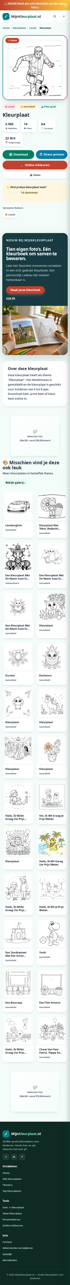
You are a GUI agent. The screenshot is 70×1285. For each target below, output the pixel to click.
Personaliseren (12, 1219)
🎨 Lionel (10, 214)
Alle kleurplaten (12, 1178)
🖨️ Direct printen (51, 154)
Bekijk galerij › (15, 482)
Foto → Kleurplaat (13, 1207)
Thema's (8, 1184)
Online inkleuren (13, 1225)
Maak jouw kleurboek (25, 290)
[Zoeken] (54, 16)
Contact (7, 1241)
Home (6, 27)
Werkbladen (10, 1260)
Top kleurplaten (12, 1191)
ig (14, 1156)
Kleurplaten (19, 27)
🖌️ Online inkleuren (35, 165)
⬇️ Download (18, 154)
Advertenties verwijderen (18, 1248)
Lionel (32, 27)
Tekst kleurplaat (12, 1213)
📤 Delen (35, 175)
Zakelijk (7, 1254)
